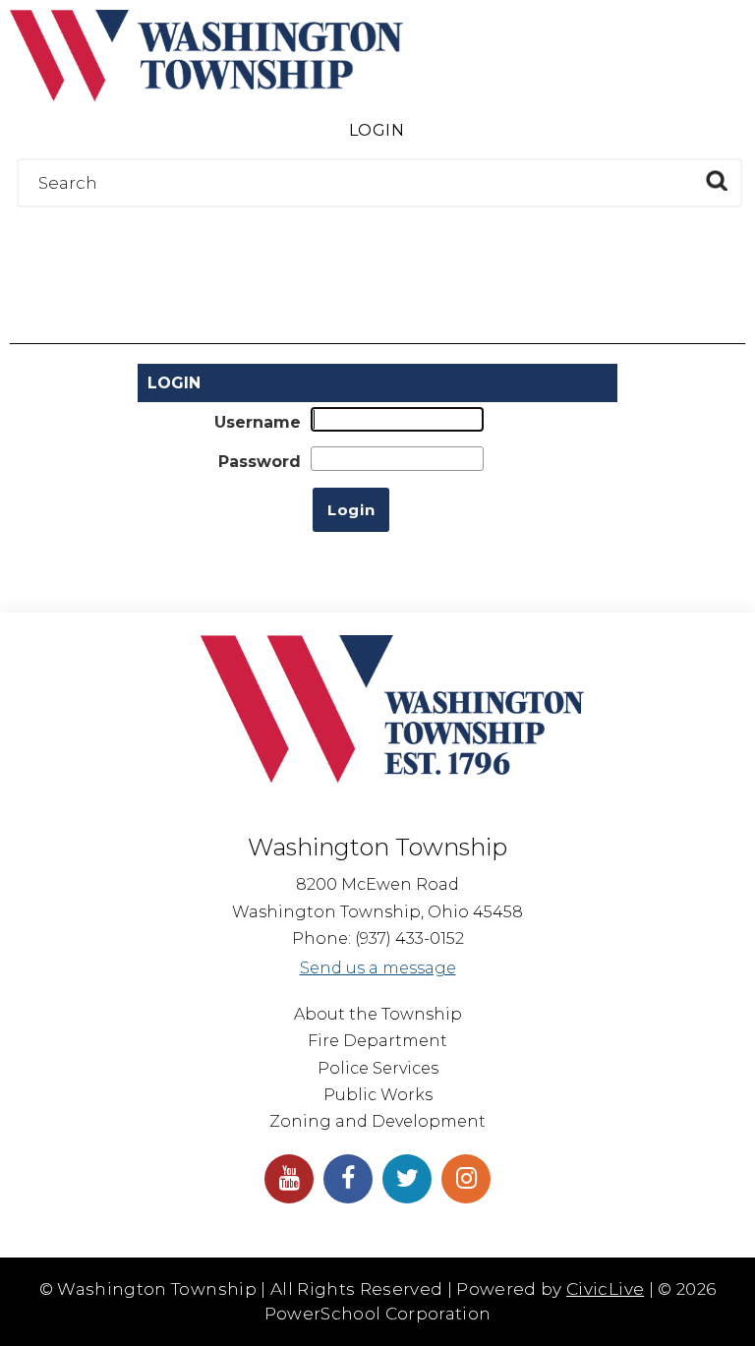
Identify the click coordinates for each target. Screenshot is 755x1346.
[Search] (716, 180)
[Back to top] (720, 1301)
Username (257, 422)
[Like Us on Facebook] (348, 1178)
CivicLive (605, 1289)
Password (259, 461)
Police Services (378, 1068)
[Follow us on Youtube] (289, 1178)
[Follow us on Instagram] (466, 1178)
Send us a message (378, 968)
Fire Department (377, 1040)
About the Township (378, 1014)
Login (376, 130)
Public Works (378, 1094)
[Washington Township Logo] (206, 96)
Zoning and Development (377, 1121)
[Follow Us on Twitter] (407, 1178)
